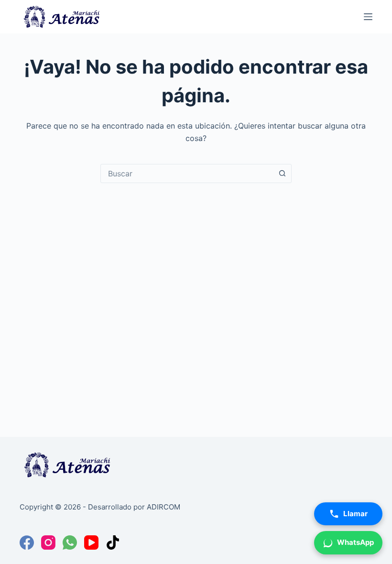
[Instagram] (48, 542)
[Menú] (368, 16)
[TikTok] (113, 542)
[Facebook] (27, 542)
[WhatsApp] (70, 542)
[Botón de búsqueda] (282, 173)
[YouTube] (91, 542)
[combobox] (187, 173)
